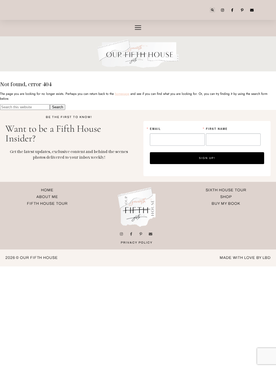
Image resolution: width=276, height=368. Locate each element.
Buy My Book (226, 204)
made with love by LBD (245, 258)
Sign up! (207, 158)
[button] (212, 10)
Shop (226, 197)
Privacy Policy (137, 242)
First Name (217, 128)
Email (155, 128)
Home (47, 190)
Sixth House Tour (226, 190)
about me (47, 197)
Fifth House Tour (47, 204)
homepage (122, 93)
